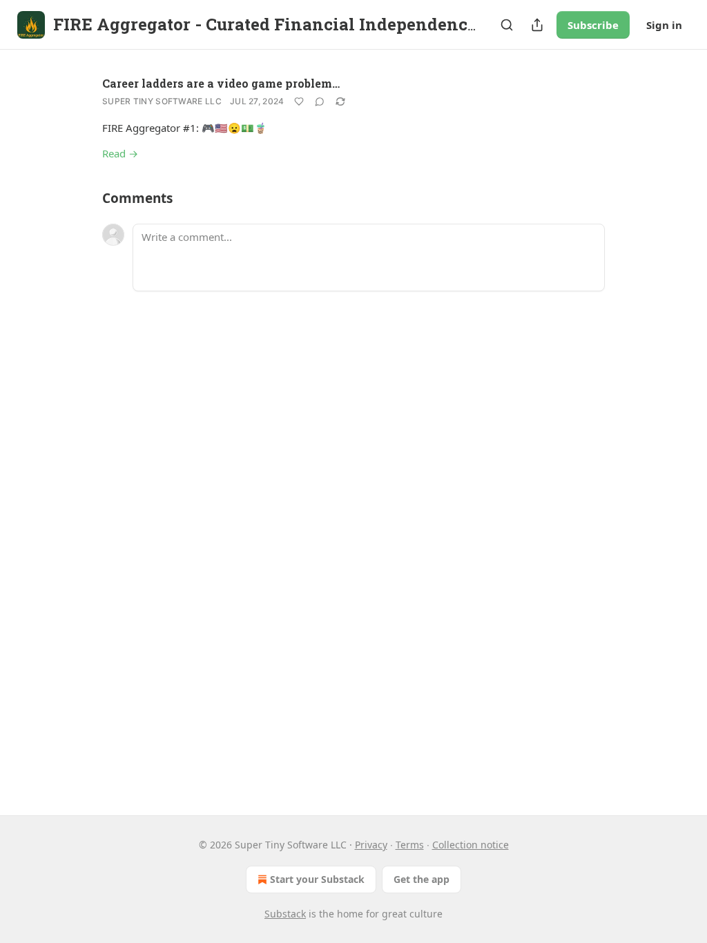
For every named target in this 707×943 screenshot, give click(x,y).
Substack (285, 913)
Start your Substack (317, 879)
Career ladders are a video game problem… (221, 83)
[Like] (299, 101)
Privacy (371, 844)
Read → (120, 153)
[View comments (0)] (320, 101)
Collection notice (470, 844)
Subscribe (593, 25)
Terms (410, 844)
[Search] (507, 25)
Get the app (421, 879)
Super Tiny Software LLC (162, 101)
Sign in (664, 25)
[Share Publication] (537, 25)
